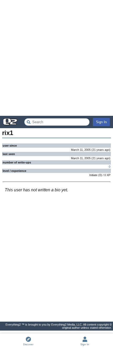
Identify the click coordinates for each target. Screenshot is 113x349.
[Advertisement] (56, 57)
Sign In (101, 122)
